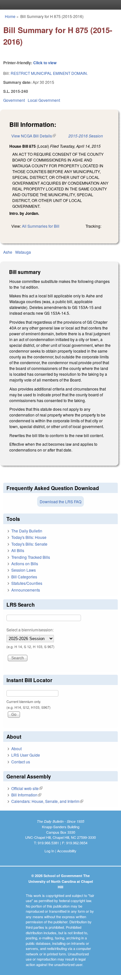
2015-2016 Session (85, 135)
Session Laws (23, 570)
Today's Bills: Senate (29, 544)
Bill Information (26, 794)
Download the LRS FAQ (60, 501)
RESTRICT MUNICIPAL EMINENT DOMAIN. (49, 73)
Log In (49, 850)
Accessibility (66, 850)
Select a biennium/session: (30, 629)
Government (14, 100)
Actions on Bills (24, 563)
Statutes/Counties (26, 583)
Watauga (23, 252)
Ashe (7, 252)
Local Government (44, 100)
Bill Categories (24, 576)
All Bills (17, 550)
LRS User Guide (25, 755)
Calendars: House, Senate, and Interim (47, 801)
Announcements (25, 590)
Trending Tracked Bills (30, 557)
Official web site (27, 788)
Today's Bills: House (28, 537)
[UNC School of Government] (59, 5)
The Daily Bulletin (26, 530)
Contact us (20, 761)
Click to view (44, 63)
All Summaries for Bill (40, 226)
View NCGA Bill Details (33, 135)
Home (10, 16)
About (16, 748)
